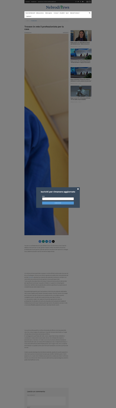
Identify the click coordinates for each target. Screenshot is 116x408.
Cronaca (56, 13)
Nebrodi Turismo (74, 13)
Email (43, 196)
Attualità (62, 13)
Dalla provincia (40, 13)
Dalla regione (48, 13)
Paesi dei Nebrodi (29, 13)
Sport (67, 13)
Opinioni (28, 16)
